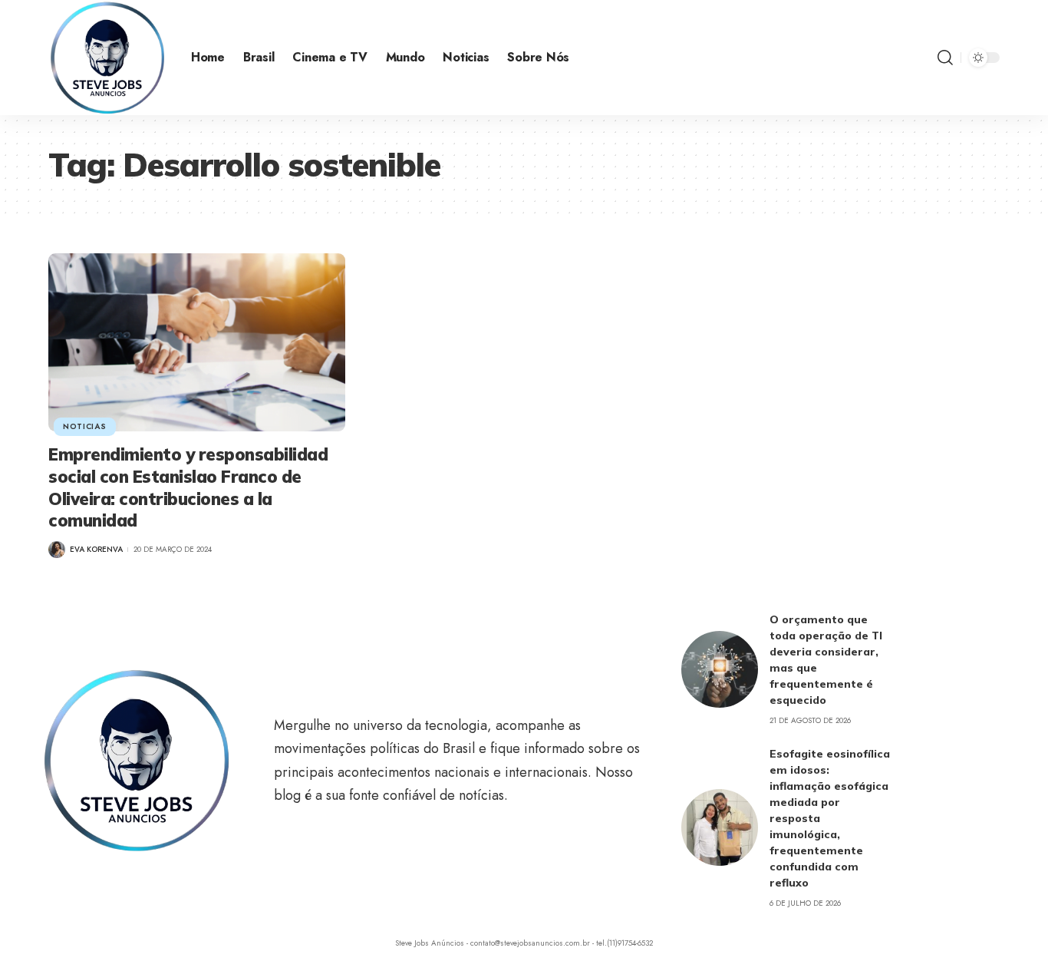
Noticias (85, 426)
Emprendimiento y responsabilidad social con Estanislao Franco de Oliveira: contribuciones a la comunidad (188, 487)
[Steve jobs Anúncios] (107, 57)
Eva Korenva (96, 549)
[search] (945, 58)
